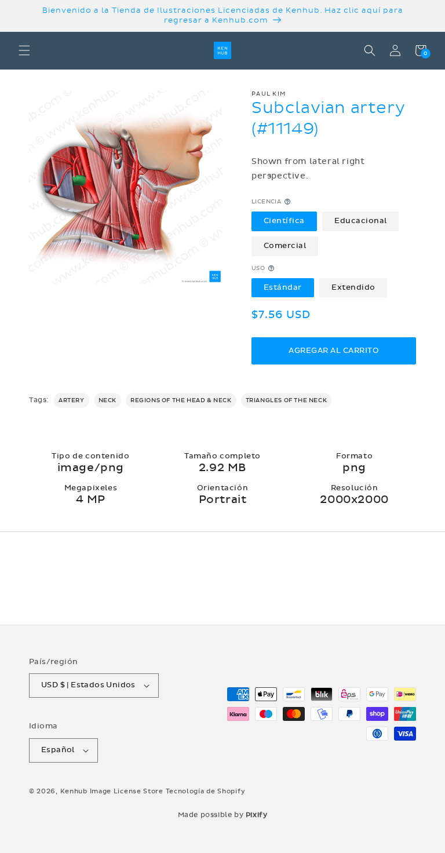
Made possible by (223, 815)
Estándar (283, 287)
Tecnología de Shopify (206, 791)
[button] (24, 50)
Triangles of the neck (286, 400)
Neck (107, 400)
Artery (72, 400)
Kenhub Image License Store (111, 791)
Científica (284, 220)
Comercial (285, 245)
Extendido (353, 287)
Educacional (360, 220)
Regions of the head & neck (181, 400)
